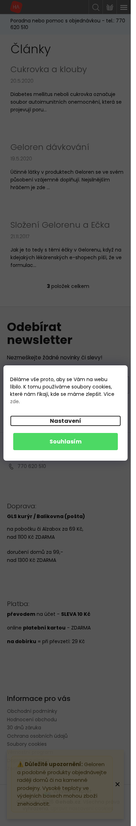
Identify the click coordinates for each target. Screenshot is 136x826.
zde (14, 401)
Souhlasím (66, 442)
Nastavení (65, 421)
